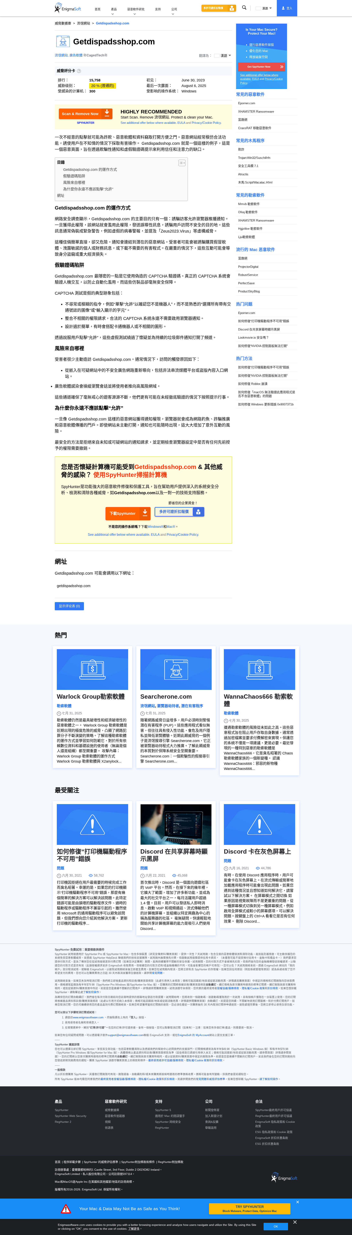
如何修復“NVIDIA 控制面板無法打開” (263, 346)
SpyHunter (61, 1110)
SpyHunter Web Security (70, 1116)
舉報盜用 (211, 1127)
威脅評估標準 (217, 1079)
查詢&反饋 (211, 1121)
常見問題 (157, 973)
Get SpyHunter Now (259, 66)
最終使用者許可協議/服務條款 (166, 1060)
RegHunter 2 (63, 1121)
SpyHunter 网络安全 (168, 1121)
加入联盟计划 (213, 1116)
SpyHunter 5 (163, 1110)
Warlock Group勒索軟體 (91, 696)
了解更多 (134, 1228)
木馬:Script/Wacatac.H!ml (255, 182)
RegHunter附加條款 (170, 1162)
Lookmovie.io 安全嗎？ (253, 337)
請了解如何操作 (269, 1079)
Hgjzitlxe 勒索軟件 (250, 228)
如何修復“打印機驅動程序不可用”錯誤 (263, 321)
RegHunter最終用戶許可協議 (273, 1116)
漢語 (265, 8)
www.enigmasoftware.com (88, 1017)
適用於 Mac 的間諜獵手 (170, 1116)
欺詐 (241, 149)
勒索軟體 (64, 706)
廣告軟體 (75, 55)
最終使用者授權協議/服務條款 (118, 1079)
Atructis (243, 174)
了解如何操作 (91, 992)
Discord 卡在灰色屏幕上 (257, 851)
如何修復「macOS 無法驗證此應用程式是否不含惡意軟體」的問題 (266, 394)
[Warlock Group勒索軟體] (92, 669)
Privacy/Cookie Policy (206, 122)
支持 (158, 9)
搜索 (244, 8)
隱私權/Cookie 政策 (253, 988)
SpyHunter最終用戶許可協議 (273, 1110)
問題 (60, 868)
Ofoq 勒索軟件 (248, 212)
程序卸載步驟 (72, 1162)
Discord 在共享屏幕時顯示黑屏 (259, 329)
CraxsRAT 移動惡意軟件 (254, 128)
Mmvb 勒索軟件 (249, 204)
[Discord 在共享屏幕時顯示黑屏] (176, 824)
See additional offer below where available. (149, 122)
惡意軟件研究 (135, 9)
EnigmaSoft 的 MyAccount (193, 1035)
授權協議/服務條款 (228, 988)
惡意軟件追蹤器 (115, 1116)
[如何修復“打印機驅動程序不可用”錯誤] (92, 824)
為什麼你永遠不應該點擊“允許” (88, 189)
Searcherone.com (166, 696)
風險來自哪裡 (74, 183)
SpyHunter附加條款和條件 (138, 1162)
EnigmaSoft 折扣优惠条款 (271, 1137)
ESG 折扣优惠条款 (267, 1143)
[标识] (68, 8)
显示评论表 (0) (69, 606)
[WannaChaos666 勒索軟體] (259, 669)
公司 (174, 9)
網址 (60, 196)
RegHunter (162, 1127)
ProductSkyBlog (249, 291)
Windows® (155, 526)
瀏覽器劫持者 (168, 706)
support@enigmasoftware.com (126, 1035)
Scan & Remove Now (80, 114)
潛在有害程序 (192, 706)
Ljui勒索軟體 (246, 237)
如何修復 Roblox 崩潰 (252, 383)
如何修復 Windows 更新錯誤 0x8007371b (266, 404)
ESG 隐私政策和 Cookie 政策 (274, 1132)
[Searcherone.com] (176, 669)
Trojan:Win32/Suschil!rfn (254, 157)
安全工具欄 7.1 (248, 166)
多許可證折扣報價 (213, 8)
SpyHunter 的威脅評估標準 (101, 1162)
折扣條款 (272, 988)
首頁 (97, 9)
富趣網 (242, 119)
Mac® (171, 526)
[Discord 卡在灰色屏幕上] (259, 824)
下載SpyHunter (122, 514)
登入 (289, 8)
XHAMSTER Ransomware (256, 111)
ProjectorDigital (248, 266)
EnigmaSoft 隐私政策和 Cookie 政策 (275, 1124)
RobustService (248, 275)
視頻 (108, 1121)
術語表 (109, 1127)
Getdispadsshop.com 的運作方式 (90, 170)
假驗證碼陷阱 (74, 176)
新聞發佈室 (212, 1110)
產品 (114, 9)
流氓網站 (83, 23)
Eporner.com (246, 103)
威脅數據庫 (63, 23)
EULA (181, 122)
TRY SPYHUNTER (250, 1209)
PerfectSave (246, 283)
